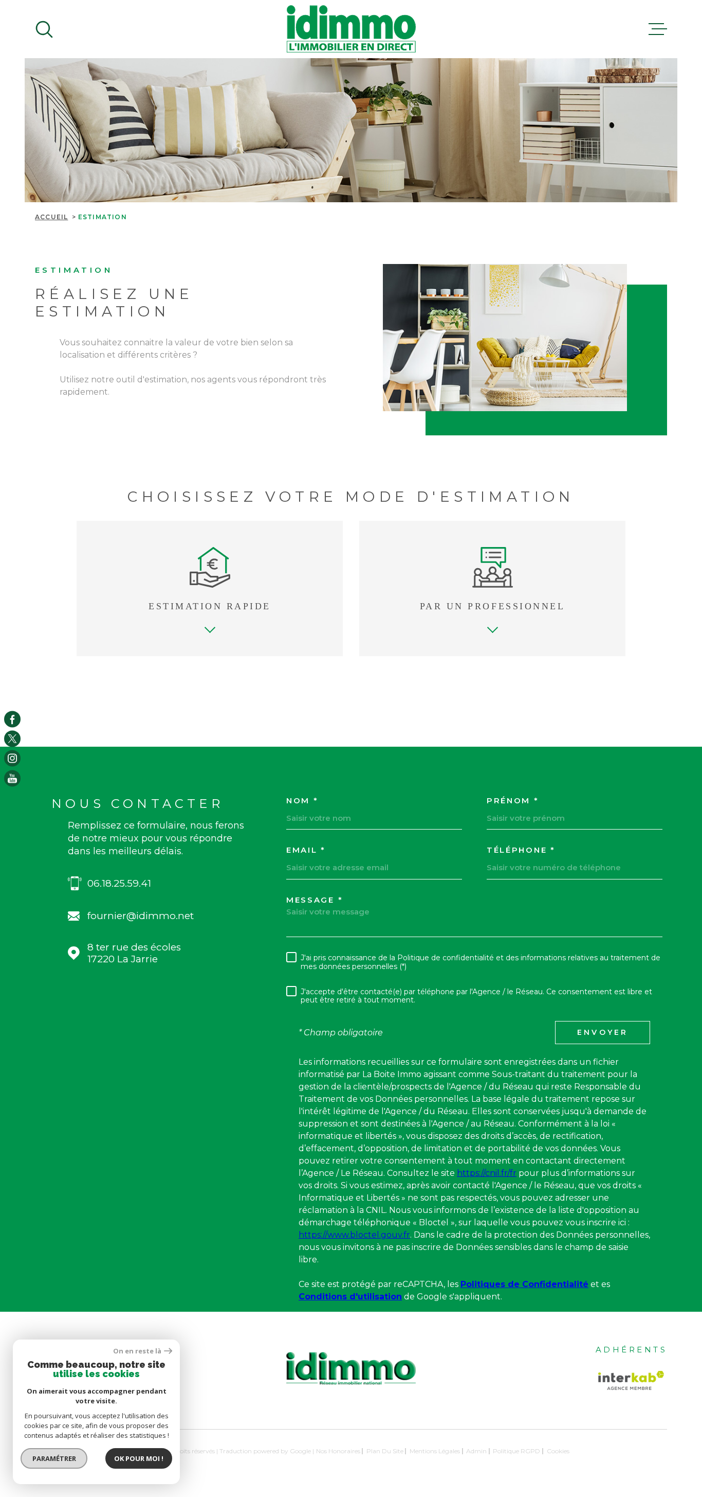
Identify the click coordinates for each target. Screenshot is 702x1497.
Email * (306, 850)
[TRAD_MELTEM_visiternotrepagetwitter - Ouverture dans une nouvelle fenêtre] (12, 738)
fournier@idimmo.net (140, 916)
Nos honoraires (338, 1451)
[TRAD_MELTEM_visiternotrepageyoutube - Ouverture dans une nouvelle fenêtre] (12, 778)
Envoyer (602, 1032)
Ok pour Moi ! (138, 1458)
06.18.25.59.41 (119, 883)
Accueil (51, 217)
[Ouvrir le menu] (658, 29)
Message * (314, 900)
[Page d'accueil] (351, 29)
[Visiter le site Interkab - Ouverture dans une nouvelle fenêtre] (631, 1380)
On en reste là (137, 1351)
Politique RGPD (516, 1451)
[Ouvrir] (44, 29)
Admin (476, 1451)
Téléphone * (521, 850)
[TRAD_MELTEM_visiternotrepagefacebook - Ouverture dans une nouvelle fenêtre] (12, 719)
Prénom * (513, 800)
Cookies (558, 1451)
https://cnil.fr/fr (486, 1173)
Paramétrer (54, 1458)
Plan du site (384, 1451)
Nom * (302, 800)
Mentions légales (435, 1451)
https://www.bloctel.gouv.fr (354, 1235)
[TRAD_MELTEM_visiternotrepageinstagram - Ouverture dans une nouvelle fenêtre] (12, 758)
